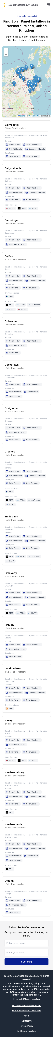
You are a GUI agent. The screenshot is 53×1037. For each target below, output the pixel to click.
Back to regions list (28, 16)
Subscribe (26, 961)
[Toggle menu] (48, 4)
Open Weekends (33, 144)
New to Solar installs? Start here (26, 1010)
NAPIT (11, 309)
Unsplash (36, 999)
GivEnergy (35, 500)
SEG (11, 708)
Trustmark (35, 305)
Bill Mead (25, 999)
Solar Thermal (15, 392)
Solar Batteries (32, 156)
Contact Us (26, 1021)
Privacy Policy (26, 1026)
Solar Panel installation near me (26, 1005)
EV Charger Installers (26, 1031)
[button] (14, 84)
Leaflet (22, 115)
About (26, 1015)
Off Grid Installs (15, 149)
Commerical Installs (37, 149)
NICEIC (12, 208)
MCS (24, 208)
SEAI (11, 296)
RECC (34, 208)
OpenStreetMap (34, 115)
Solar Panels (14, 156)
